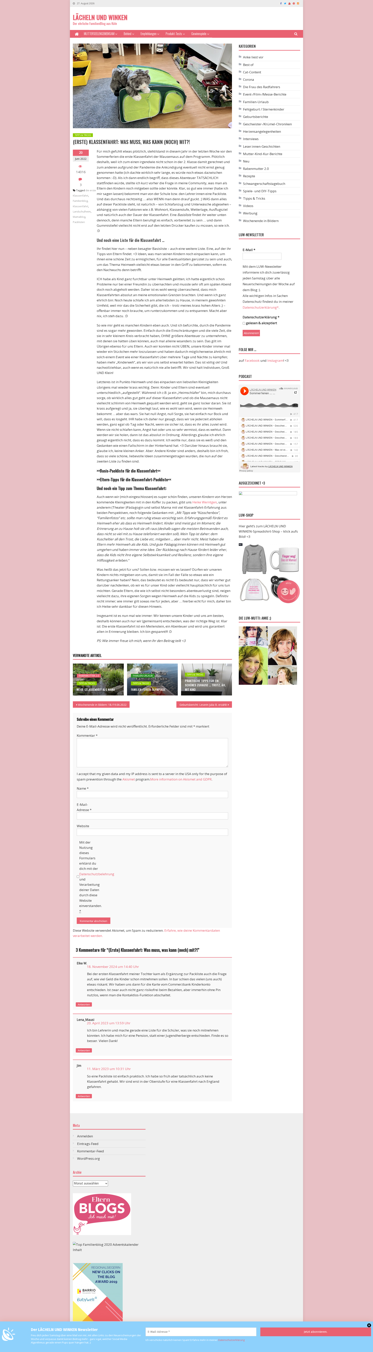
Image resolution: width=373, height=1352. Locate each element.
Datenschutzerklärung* (261, 307)
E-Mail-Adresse (84, 807)
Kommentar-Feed (90, 1151)
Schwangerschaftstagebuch (264, 183)
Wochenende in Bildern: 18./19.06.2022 (102, 705)
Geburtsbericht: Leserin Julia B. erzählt (203, 705)
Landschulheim (82, 211)
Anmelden (85, 1136)
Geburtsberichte (255, 116)
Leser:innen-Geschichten (261, 146)
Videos (248, 206)
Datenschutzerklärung (231, 1340)
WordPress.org (88, 1158)
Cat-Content (252, 72)
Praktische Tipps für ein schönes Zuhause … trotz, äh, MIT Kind (205, 685)
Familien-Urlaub (143, 675)
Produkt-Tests (174, 33)
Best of (248, 64)
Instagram (275, 360)
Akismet (128, 779)
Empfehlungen (148, 33)
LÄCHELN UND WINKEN (100, 17)
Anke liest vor (253, 57)
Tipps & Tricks (83, 135)
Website (83, 826)
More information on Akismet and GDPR (181, 779)
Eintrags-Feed (87, 1143)
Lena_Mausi (85, 1020)
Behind (127, 33)
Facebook (252, 360)
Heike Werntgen (204, 502)
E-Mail (249, 250)
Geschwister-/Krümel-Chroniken (267, 124)
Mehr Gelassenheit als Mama (96, 689)
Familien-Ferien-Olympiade (148, 689)
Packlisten (79, 222)
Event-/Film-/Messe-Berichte (264, 94)
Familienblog (80, 201)
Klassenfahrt (80, 206)
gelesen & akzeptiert (261, 323)
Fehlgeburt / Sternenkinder (263, 109)
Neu (246, 161)
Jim (79, 1065)
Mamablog (79, 217)
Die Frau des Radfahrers (261, 87)
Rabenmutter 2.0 (89, 675)
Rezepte (249, 176)
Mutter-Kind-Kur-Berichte (262, 154)
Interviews (251, 139)
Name (83, 788)
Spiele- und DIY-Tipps (259, 191)
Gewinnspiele (198, 33)
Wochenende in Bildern (261, 221)
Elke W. (82, 963)
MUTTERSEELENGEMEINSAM (99, 33)
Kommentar (87, 735)
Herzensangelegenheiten (262, 131)
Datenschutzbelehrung (96, 874)
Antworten (84, 1004)
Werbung (250, 213)
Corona (248, 79)
